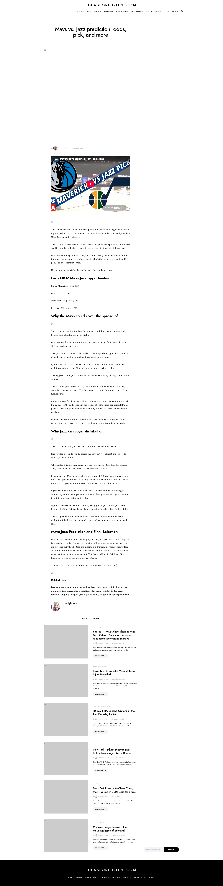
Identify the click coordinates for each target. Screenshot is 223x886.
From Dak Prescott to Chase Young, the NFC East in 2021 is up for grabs (114, 790)
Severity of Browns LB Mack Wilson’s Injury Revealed (114, 672)
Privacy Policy (140, 877)
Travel (166, 11)
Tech (89, 11)
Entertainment (137, 11)
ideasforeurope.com (111, 5)
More (174, 11)
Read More (99, 656)
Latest (90, 23)
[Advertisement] (161, 804)
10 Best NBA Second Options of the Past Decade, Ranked (114, 712)
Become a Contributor (121, 877)
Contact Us (105, 877)
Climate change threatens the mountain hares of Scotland (110, 828)
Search (171, 850)
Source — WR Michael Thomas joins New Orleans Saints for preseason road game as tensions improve (114, 635)
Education (108, 11)
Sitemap (152, 877)
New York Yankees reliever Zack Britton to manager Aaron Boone (112, 751)
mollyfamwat (64, 148)
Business (80, 11)
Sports (158, 11)
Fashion (149, 11)
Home (70, 877)
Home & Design (122, 11)
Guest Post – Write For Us (86, 877)
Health (97, 11)
